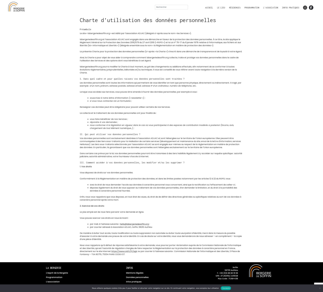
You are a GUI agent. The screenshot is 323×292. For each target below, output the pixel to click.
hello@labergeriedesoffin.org (134, 224)
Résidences (234, 7)
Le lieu (221, 7)
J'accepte (226, 288)
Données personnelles (137, 277)
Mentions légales (134, 272)
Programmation (252, 7)
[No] (320, 288)
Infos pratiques (290, 7)
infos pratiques (134, 281)
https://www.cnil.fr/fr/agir (124, 251)
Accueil (209, 7)
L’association (270, 7)
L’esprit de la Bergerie (57, 272)
